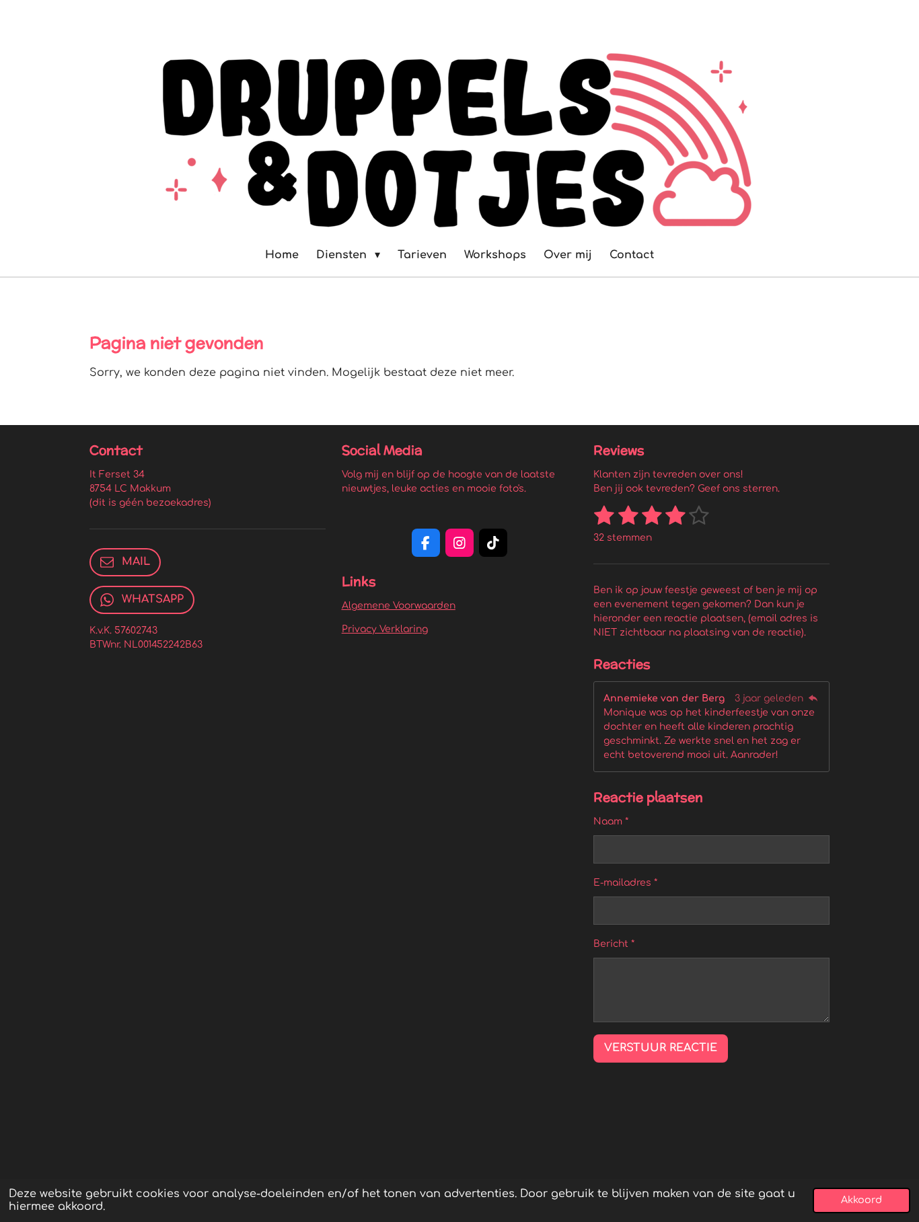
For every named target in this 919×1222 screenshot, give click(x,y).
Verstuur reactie (660, 1048)
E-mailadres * (625, 883)
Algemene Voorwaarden (398, 606)
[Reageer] (812, 698)
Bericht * (613, 944)
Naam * (610, 821)
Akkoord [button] (861, 1199)
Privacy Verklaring (385, 629)
